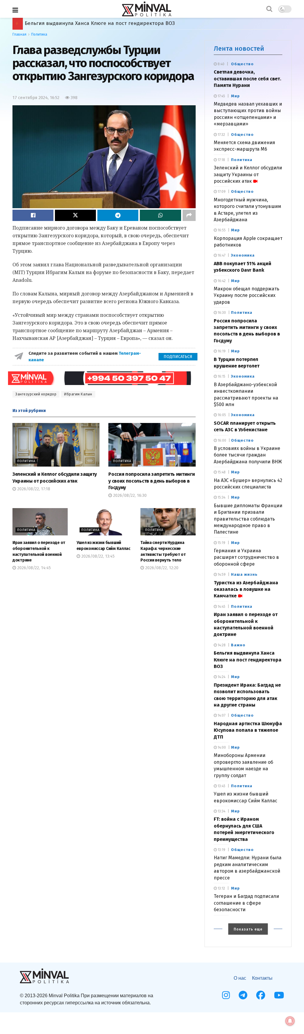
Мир (235, 96)
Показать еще (248, 929)
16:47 (221, 255)
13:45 (221, 786)
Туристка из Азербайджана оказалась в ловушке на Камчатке (246, 589)
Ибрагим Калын (78, 394)
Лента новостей (239, 48)
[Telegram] (243, 995)
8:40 (220, 64)
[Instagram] (226, 995)
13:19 (221, 850)
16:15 (221, 376)
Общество (242, 64)
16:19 (221, 351)
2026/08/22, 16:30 (129, 495)
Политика (39, 34)
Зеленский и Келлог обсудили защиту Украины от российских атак (248, 174)
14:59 (221, 574)
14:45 (221, 607)
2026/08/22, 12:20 (161, 567)
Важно (238, 645)
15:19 (221, 543)
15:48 (221, 472)
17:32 (221, 135)
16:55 (221, 230)
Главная (19, 34)
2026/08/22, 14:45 (33, 567)
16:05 (221, 415)
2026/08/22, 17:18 (33, 488)
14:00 (221, 747)
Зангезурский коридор (35, 394)
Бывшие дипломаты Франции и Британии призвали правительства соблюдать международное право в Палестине (248, 519)
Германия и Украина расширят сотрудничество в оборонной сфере (246, 557)
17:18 (221, 160)
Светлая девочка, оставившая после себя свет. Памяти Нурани (247, 78)
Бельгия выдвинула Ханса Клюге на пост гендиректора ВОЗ (247, 659)
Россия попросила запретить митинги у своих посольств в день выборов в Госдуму (151, 480)
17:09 (221, 192)
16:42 (221, 281)
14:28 (221, 645)
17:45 (221, 96)
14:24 (221, 677)
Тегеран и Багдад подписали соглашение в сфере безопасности (246, 902)
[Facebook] (260, 995)
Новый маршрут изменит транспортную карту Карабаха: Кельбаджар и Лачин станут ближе (140, 23)
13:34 (221, 811)
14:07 (221, 715)
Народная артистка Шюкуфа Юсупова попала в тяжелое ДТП (248, 730)
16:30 (221, 313)
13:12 (221, 888)
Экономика (243, 255)
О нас (240, 978)
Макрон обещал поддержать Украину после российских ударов (246, 295)
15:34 (221, 497)
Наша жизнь (244, 574)
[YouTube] (279, 995)
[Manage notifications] (290, 1021)
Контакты (262, 978)
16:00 (221, 440)
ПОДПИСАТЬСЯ (178, 356)
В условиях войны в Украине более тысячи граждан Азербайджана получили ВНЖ (248, 455)
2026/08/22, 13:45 (97, 556)
